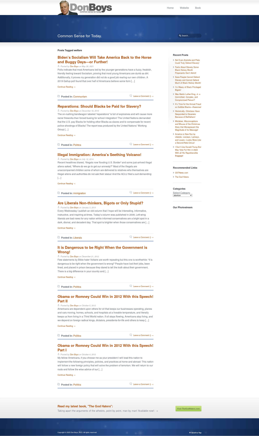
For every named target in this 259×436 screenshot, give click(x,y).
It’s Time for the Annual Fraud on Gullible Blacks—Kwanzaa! (188, 105)
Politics (77, 145)
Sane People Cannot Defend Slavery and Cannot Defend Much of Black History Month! (188, 80)
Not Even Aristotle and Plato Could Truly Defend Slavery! (187, 61)
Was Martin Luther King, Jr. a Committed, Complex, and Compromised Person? (187, 97)
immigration (79, 193)
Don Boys (74, 66)
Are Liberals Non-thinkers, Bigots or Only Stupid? (100, 202)
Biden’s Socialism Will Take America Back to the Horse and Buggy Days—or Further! (104, 59)
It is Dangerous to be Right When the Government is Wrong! (102, 249)
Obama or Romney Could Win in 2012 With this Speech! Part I (105, 347)
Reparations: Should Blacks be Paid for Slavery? (99, 106)
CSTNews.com (181, 172)
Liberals (77, 237)
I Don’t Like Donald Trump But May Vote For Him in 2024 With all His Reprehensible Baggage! (188, 151)
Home (170, 7)
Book (198, 7)
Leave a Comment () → (143, 96)
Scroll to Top (196, 432)
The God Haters (182, 176)
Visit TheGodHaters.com (188, 408)
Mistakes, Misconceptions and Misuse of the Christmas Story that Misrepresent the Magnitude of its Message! (187, 125)
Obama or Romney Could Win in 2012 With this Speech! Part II (105, 298)
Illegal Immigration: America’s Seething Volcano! (99, 154)
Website (184, 7)
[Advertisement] (129, 25)
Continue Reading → (66, 86)
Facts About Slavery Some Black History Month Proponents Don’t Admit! (187, 70)
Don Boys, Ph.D (76, 432)
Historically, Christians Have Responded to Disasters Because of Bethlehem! (187, 114)
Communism (80, 96)
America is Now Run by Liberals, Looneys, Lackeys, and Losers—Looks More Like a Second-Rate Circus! (188, 138)
